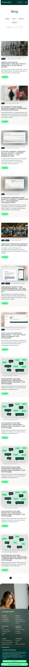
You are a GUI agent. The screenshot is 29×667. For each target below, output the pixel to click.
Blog (3, 628)
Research (14, 22)
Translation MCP (5, 621)
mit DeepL (17, 631)
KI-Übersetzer (5, 617)
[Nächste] (21, 578)
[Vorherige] (8, 578)
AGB (16, 642)
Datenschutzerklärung (20, 644)
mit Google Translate (20, 629)
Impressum (17, 640)
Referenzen (4, 633)
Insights (7, 18)
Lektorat (17, 622)
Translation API (5, 619)
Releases (21, 18)
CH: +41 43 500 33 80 (7, 640)
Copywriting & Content (20, 621)
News (14, 18)
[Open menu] (26, 2)
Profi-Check (18, 617)
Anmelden (20, 2)
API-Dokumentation (6, 631)
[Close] (26, 664)
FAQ (3, 634)
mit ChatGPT (18, 633)
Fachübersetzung (19, 619)
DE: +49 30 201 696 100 (7, 642)
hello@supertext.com (6, 644)
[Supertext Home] (8, 612)
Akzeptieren (14, 661)
